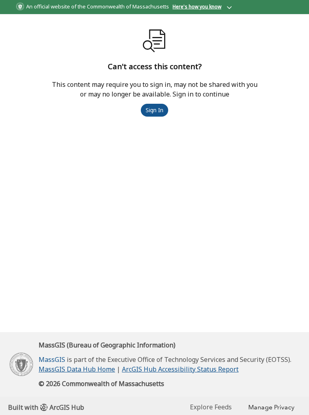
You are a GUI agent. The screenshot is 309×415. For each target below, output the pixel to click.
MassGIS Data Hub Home (77, 369)
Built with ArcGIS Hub (46, 407)
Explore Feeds (211, 407)
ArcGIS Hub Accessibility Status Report (180, 369)
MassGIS (52, 359)
